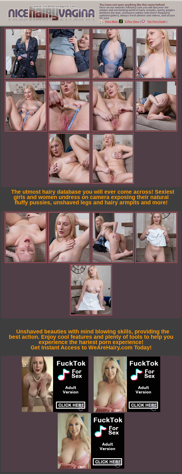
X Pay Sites (132, 21)
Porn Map (111, 21)
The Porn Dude (156, 21)
